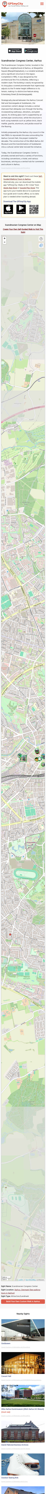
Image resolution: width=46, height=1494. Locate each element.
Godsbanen (5, 1343)
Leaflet (20, 1280)
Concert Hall (6, 1376)
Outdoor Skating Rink (9, 1477)
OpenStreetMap (30, 1280)
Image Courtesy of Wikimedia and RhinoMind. (15, 168)
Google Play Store (27, 188)
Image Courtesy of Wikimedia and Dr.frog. (14, 1481)
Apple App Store (10, 188)
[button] (23, 758)
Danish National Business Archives (14, 1445)
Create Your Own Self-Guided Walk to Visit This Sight (23, 231)
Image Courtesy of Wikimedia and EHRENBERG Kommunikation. (21, 1380)
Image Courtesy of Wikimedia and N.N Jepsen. (15, 1449)
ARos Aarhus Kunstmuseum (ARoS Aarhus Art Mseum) (22, 1409)
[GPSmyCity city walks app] (15, 4)
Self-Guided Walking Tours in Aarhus (22, 178)
